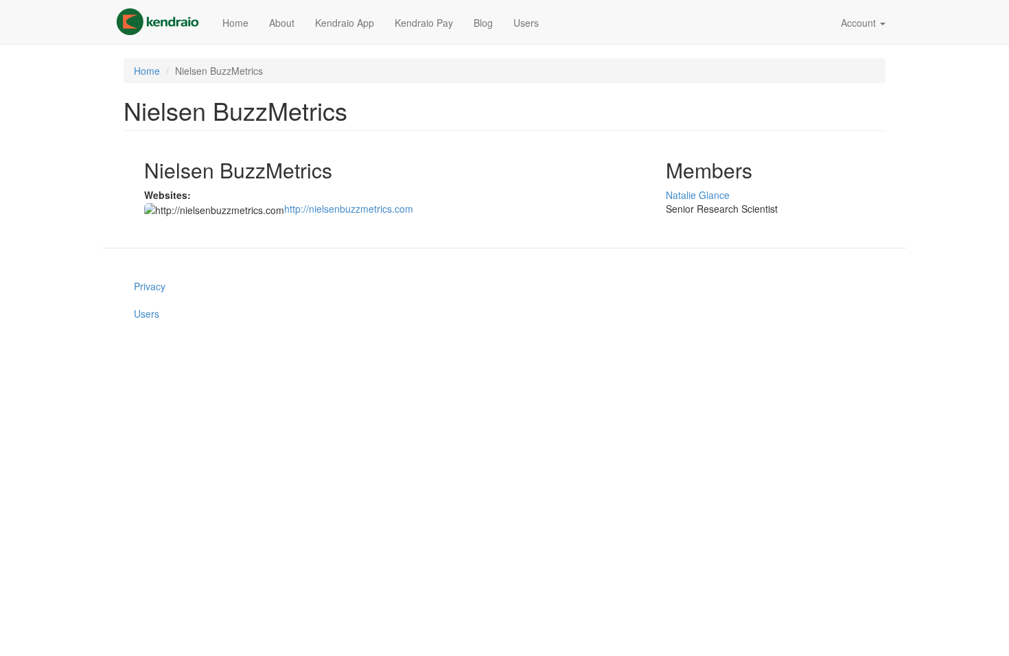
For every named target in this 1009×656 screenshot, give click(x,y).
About (281, 23)
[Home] (162, 21)
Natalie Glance (698, 195)
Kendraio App (344, 23)
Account (860, 23)
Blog (483, 23)
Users (526, 23)
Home (235, 23)
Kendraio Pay (424, 23)
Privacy (149, 286)
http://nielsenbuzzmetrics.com (348, 208)
